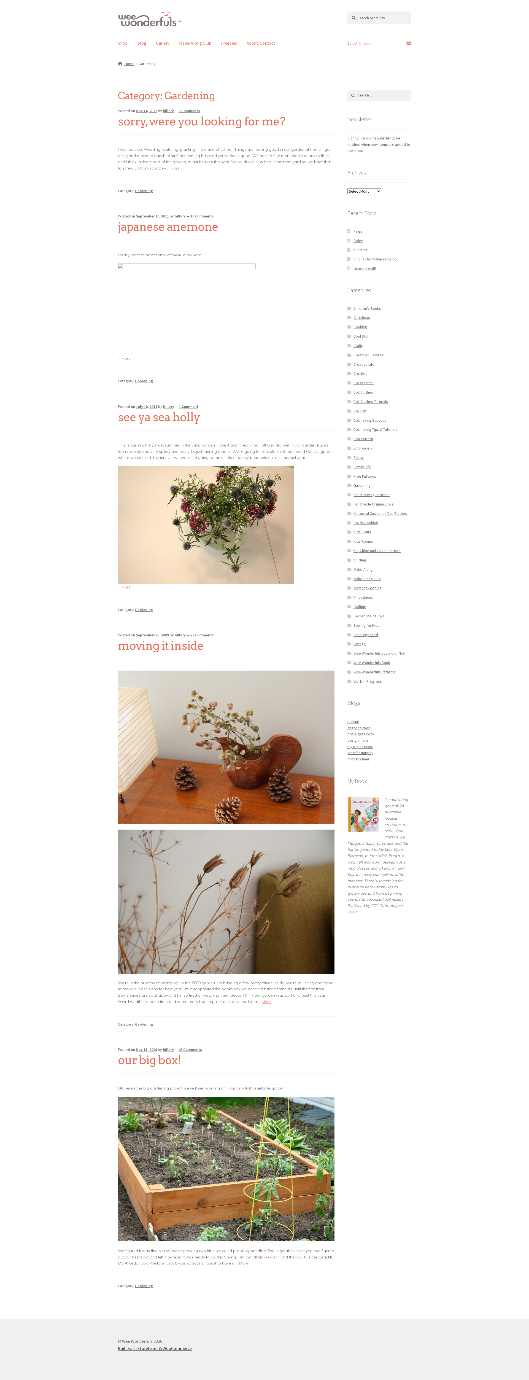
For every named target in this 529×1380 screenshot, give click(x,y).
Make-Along (363, 569)
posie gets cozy (360, 733)
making (353, 721)
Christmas (361, 317)
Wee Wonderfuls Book (371, 662)
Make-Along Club (195, 43)
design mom (357, 740)
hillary (168, 110)
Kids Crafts (362, 531)
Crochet (360, 373)
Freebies (229, 43)
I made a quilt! (364, 268)
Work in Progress (367, 681)
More (175, 168)
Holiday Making (365, 522)
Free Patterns (364, 476)
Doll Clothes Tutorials (370, 401)
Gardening (144, 190)
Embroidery (363, 448)
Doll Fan (359, 410)
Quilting (359, 606)
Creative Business (368, 355)
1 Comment (188, 406)
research (272, 1257)
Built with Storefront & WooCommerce (155, 1348)
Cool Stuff (361, 336)
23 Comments (202, 635)
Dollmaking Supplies (370, 420)
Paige (358, 231)
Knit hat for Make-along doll (375, 259)
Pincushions (363, 597)
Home (129, 63)
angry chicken (358, 727)
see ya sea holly (159, 417)
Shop (123, 43)
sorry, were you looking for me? (201, 121)
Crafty (358, 345)
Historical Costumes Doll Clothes (380, 513)
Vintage (359, 643)
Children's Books (367, 308)
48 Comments (190, 1049)
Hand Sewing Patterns (371, 494)
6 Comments (189, 110)
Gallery (162, 43)
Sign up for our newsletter (369, 138)
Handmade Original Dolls (373, 504)
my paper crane (360, 746)
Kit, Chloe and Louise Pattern (377, 550)
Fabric (358, 457)
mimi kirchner (358, 759)
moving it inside (161, 645)
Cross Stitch (363, 382)
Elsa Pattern (363, 438)
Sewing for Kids (366, 625)
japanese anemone (168, 226)
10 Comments (202, 216)
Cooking (360, 326)
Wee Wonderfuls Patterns (374, 671)
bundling (360, 250)
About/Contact (261, 43)
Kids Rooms (363, 541)
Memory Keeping (367, 587)
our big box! (149, 1060)
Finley (358, 240)
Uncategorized (365, 634)
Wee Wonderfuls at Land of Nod (379, 653)
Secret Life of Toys (369, 616)
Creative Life (363, 364)
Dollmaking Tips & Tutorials (375, 429)
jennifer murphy (360, 752)
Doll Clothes (363, 392)
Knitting (359, 560)
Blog (141, 43)
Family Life (362, 466)
